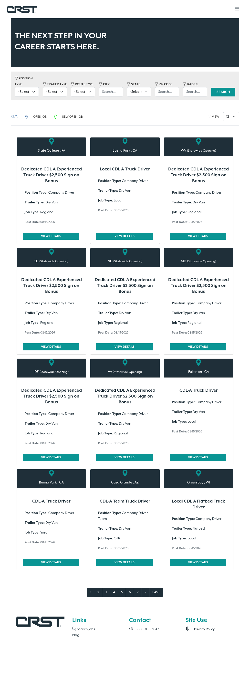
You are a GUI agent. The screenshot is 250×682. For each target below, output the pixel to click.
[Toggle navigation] (237, 9)
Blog (75, 635)
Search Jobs (85, 629)
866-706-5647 (148, 629)
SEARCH (223, 92)
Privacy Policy (204, 629)
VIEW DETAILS (51, 236)
